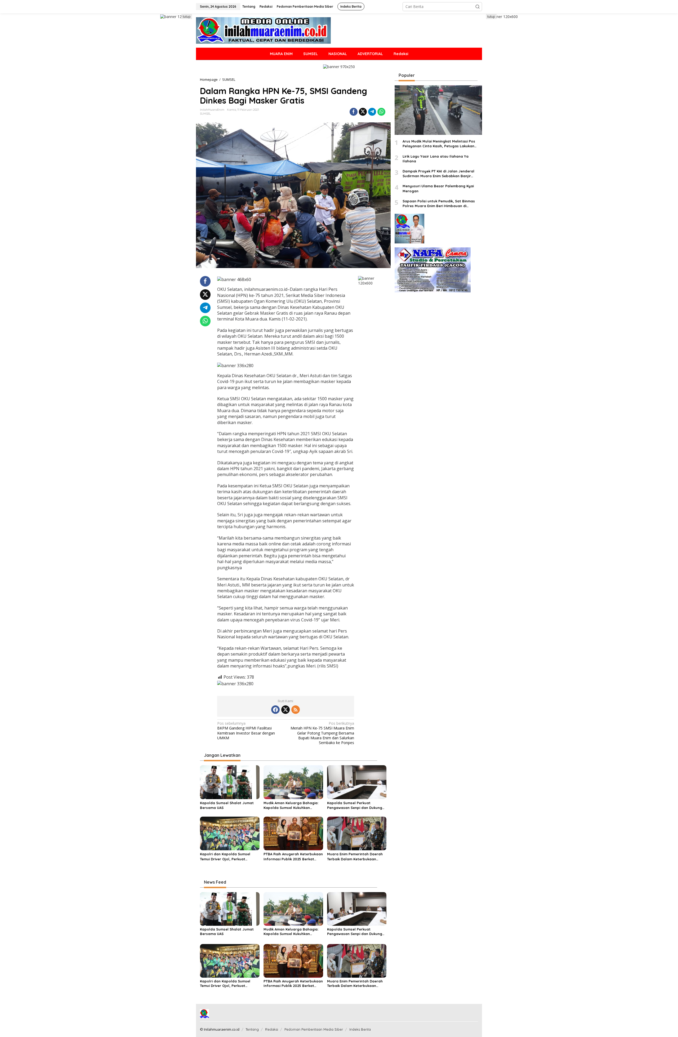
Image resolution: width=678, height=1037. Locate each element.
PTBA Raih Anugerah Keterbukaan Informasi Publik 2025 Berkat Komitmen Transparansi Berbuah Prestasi (293, 856)
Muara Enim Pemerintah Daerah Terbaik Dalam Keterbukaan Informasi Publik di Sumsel (355, 856)
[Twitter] (285, 709)
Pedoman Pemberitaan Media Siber (313, 1029)
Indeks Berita (360, 1029)
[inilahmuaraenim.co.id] (263, 30)
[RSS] (295, 709)
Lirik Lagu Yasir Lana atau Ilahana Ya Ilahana (436, 158)
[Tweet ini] (363, 112)
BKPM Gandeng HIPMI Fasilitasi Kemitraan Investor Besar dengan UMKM (246, 730)
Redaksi (271, 1029)
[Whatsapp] (381, 112)
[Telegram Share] (372, 112)
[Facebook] (275, 709)
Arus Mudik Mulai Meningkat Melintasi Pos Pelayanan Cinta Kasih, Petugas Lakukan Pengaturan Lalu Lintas (439, 144)
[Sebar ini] (354, 112)
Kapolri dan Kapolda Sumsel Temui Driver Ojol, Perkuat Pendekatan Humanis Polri (225, 856)
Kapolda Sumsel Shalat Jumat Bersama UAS (227, 805)
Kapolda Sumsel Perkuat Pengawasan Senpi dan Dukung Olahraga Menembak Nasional (354, 805)
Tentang (252, 1029)
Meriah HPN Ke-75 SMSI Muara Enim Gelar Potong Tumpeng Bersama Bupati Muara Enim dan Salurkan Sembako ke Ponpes (322, 733)
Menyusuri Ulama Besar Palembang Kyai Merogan (438, 188)
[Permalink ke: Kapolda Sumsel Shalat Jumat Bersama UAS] (230, 781)
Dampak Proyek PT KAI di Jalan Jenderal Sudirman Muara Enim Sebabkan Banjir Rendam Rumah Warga (438, 173)
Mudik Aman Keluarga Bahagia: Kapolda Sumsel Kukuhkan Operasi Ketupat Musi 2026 (291, 805)
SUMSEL (205, 113)
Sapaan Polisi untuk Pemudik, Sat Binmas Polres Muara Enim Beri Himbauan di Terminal (439, 203)
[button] (477, 6)
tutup (187, 16)
